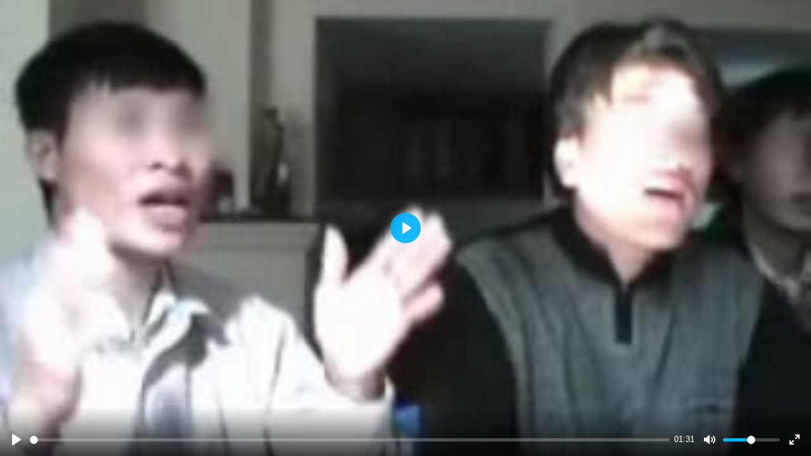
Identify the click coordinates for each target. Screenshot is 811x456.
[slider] (350, 440)
